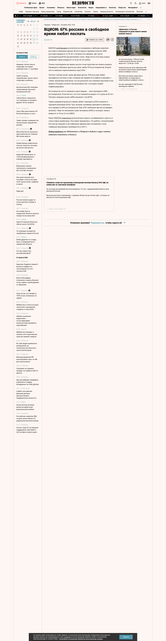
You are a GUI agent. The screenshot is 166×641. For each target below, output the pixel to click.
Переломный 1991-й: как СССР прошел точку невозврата (79, 19)
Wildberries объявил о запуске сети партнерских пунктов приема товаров (26, 334)
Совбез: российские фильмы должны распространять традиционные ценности (26, 394)
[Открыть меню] (149, 3)
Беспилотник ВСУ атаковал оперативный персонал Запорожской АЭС (27, 89)
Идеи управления (47, 12)
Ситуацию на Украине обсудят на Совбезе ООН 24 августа (27, 370)
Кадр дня (19, 191)
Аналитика (78, 12)
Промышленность (106, 12)
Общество (122, 8)
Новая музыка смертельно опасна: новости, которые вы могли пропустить (26, 145)
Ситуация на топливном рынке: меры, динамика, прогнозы (124, 19)
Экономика (51, 8)
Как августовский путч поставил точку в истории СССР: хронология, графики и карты (27, 180)
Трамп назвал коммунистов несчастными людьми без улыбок (27, 122)
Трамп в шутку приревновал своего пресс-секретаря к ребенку (27, 78)
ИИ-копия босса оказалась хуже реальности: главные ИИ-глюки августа (27, 134)
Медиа (91, 8)
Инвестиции (71, 8)
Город (59, 12)
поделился (66, 118)
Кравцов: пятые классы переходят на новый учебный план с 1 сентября (27, 66)
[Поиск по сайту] (135, 3)
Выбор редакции (50, 19)
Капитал (88, 12)
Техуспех (139, 12)
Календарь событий (20, 21)
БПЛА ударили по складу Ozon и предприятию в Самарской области (26, 242)
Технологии (82, 8)
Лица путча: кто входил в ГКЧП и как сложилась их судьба (26, 295)
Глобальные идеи (30, 8)
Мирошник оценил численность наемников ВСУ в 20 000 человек (26, 168)
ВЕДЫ (21, 12)
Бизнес (42, 8)
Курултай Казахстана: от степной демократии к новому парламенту (26, 157)
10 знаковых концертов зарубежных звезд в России (27, 232)
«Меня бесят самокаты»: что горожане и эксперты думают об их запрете (26, 100)
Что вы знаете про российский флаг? (23, 252)
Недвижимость (101, 8)
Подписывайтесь (56, 131)
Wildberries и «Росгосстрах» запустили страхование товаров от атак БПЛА (27, 307)
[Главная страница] (83, 3)
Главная (47, 25)
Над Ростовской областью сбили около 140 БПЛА (26, 223)
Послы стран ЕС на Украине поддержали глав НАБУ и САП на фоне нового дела (27, 430)
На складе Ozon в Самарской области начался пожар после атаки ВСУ (27, 213)
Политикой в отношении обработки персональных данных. (81, 639)
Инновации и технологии (125, 12)
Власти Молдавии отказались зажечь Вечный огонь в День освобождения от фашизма (27, 281)
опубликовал (61, 48)
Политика (112, 8)
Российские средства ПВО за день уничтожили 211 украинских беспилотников (27, 418)
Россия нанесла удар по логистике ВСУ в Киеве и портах (26, 202)
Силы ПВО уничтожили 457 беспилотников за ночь (27, 112)
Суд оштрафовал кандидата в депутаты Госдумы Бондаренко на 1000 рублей (27, 382)
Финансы (60, 8)
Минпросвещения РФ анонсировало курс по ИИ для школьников (26, 359)
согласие (67, 637)
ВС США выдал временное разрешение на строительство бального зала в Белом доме (26, 346)
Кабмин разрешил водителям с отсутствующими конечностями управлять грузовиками (26, 320)
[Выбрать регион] (131, 3)
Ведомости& (67, 12)
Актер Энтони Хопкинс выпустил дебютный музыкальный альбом (25, 407)
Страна (95, 12)
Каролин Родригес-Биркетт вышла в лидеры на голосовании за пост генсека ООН (27, 267)
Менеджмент (133, 8)
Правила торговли (32, 12)
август (33, 21)
